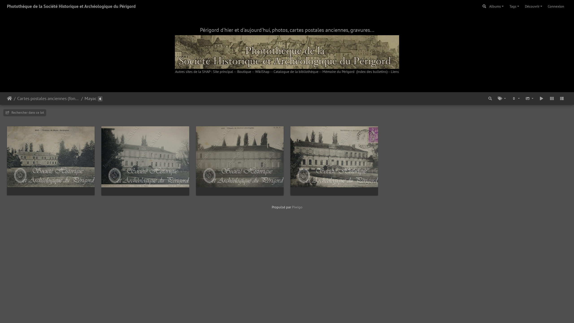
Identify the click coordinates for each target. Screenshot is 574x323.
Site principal (223, 71)
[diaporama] (541, 98)
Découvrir (532, 6)
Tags (512, 6)
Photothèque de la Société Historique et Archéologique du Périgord (71, 6)
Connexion (556, 6)
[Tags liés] (502, 98)
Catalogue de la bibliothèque (296, 71)
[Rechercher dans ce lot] (490, 98)
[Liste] (562, 98)
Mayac (91, 98)
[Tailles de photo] (530, 98)
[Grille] (552, 98)
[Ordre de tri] (516, 98)
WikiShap (262, 71)
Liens (395, 71)
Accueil (9, 98)
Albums (495, 6)
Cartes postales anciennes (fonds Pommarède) (48, 98)
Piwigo (297, 207)
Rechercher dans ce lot (27, 112)
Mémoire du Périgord (338, 71)
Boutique (244, 71)
